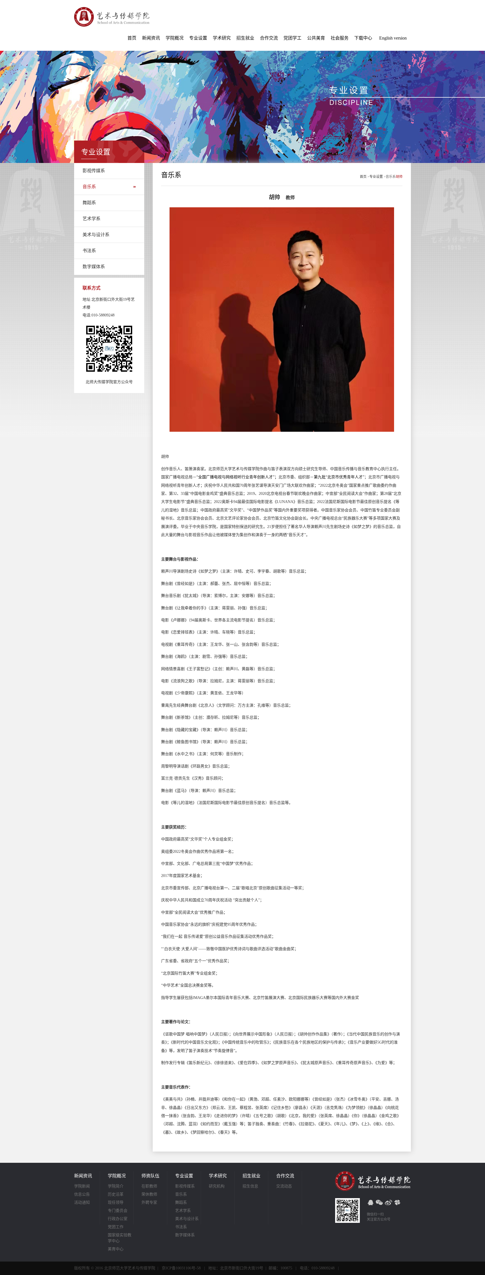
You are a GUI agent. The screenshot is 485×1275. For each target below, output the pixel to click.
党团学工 (292, 38)
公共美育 (316, 38)
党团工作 (115, 1227)
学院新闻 (82, 1186)
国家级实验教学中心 (119, 1238)
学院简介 (115, 1186)
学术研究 (222, 38)
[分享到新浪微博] (388, 1202)
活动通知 (82, 1202)
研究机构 (217, 1186)
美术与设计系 (96, 234)
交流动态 (284, 1186)
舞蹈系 (89, 202)
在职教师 (149, 1186)
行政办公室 (117, 1219)
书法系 (89, 250)
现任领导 (115, 1202)
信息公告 (82, 1194)
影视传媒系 (94, 170)
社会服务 (340, 38)
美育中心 (115, 1249)
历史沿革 (115, 1194)
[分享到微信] (379, 1202)
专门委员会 (117, 1211)
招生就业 (245, 38)
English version (393, 38)
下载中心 (363, 38)
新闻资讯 (151, 38)
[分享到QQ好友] (370, 1202)
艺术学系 (91, 218)
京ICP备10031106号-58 (181, 1268)
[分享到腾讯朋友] (397, 1202)
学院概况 (175, 38)
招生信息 (250, 1186)
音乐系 (89, 186)
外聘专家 (149, 1202)
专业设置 (198, 38)
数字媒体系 (94, 266)
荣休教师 (149, 1194)
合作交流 (269, 38)
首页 (131, 38)
